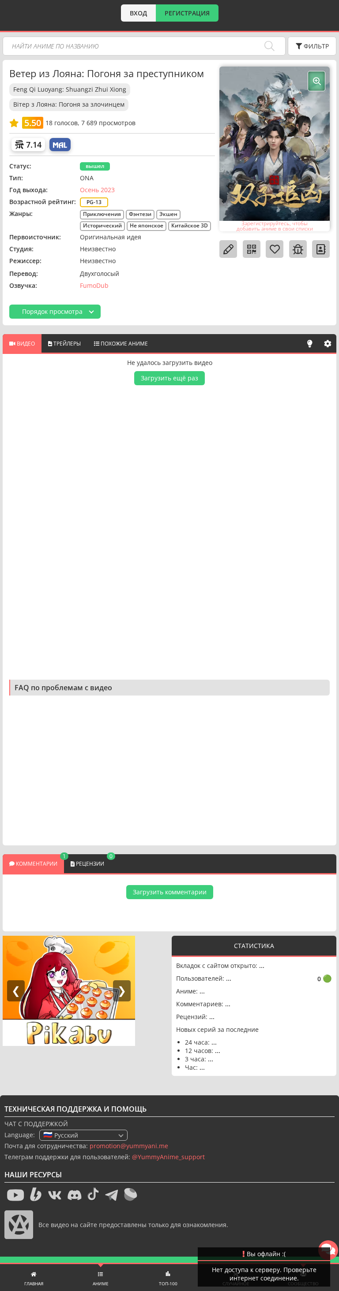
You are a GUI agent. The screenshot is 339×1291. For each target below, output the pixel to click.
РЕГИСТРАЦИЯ (187, 13)
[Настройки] (327, 343)
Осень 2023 (97, 190)
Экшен (168, 214)
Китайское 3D (189, 225)
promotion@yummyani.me (129, 1146)
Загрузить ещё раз (169, 378)
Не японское (146, 225)
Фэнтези (140, 214)
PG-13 (94, 202)
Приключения (102, 214)
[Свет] (310, 343)
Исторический (102, 225)
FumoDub (94, 285)
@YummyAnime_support (168, 1157)
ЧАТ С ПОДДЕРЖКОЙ (36, 1124)
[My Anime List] (60, 144)
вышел (95, 166)
